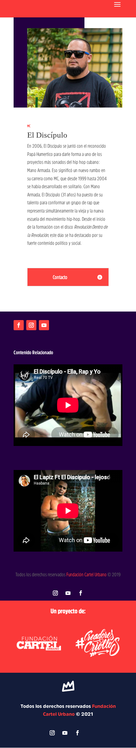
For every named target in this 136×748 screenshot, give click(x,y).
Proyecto (46, 303)
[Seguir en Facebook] (19, 325)
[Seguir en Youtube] (44, 325)
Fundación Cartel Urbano (86, 574)
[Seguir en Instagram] (31, 325)
